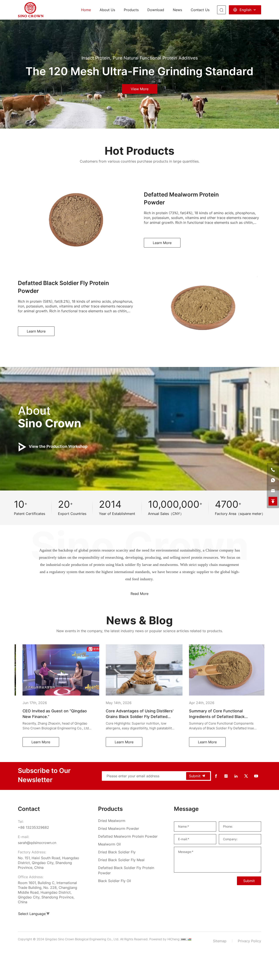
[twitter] (246, 776)
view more (139, 89)
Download (155, 9)
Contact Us (200, 9)
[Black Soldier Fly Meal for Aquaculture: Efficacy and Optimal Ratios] (222, 670)
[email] (273, 490)
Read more (139, 593)
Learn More (162, 242)
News (177, 9)
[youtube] (256, 776)
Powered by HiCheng (164, 939)
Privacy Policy (249, 941)
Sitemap (219, 941)
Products (131, 9)
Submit (195, 776)
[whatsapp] (273, 480)
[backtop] (273, 501)
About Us (107, 9)
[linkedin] (236, 776)
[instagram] (226, 776)
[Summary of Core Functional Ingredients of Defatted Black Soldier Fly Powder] (139, 670)
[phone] (273, 469)
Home (86, 9)
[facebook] (216, 776)
